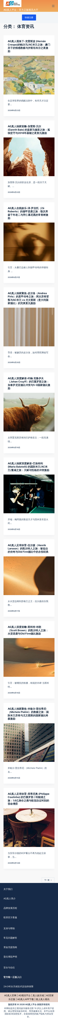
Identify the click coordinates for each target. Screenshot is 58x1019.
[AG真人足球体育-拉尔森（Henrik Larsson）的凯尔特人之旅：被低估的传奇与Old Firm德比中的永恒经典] (29, 575)
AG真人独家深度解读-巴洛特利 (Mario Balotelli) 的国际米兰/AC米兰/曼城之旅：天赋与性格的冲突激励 (28, 467)
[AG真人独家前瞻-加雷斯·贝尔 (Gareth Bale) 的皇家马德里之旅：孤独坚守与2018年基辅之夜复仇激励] (29, 156)
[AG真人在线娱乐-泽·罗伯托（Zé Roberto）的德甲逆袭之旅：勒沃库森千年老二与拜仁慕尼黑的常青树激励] (29, 242)
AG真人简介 (10, 898)
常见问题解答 (10, 937)
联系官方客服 (10, 917)
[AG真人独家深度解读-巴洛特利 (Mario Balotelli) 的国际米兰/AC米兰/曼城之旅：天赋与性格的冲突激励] (29, 494)
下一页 (46, 880)
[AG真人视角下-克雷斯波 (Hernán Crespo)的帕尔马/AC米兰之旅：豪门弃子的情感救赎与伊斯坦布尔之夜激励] (29, 75)
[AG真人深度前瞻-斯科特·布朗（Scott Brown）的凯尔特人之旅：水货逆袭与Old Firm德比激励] (29, 657)
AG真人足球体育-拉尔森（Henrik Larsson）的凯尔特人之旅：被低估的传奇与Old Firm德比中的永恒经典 (28, 548)
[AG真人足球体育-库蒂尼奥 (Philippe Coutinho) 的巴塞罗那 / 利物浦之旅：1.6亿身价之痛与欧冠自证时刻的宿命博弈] (29, 827)
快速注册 (29, 17)
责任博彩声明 (10, 956)
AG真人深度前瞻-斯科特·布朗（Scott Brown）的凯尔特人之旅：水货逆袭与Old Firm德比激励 (28, 630)
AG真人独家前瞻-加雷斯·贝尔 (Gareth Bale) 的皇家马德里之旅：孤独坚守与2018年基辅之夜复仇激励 (29, 129)
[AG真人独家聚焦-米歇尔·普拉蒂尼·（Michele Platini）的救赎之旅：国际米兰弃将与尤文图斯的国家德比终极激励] (29, 742)
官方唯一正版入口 (13, 977)
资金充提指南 (10, 947)
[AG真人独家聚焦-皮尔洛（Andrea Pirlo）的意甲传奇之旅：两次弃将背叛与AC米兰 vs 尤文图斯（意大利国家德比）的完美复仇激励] (29, 327)
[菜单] (53, 6)
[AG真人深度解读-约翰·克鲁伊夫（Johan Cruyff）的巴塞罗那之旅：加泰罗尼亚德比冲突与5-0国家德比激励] (29, 412)
